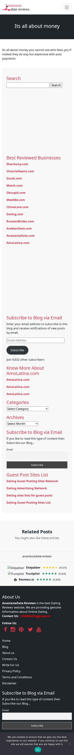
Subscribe (17, 350)
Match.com (14, 185)
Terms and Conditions (17, 677)
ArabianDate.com (19, 228)
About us (8, 653)
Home (6, 641)
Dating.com (14, 214)
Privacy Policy (11, 671)
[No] (69, 744)
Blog (5, 647)
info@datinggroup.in (35, 616)
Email (9, 449)
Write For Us (10, 665)
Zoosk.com (14, 178)
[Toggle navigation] (67, 7)
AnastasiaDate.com (20, 236)
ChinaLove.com (17, 207)
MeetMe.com (15, 200)
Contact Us (9, 659)
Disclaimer (9, 683)
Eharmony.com (17, 164)
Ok (38, 749)
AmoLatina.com (17, 243)
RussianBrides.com (20, 221)
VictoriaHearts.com (20, 171)
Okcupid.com (16, 193)
